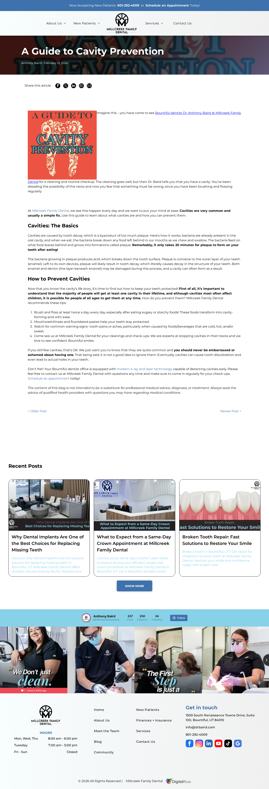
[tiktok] (228, 744)
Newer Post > (230, 411)
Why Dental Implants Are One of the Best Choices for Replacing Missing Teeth (48, 543)
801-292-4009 (128, 5)
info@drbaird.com (200, 727)
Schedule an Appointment (167, 5)
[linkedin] (209, 744)
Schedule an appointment (49, 378)
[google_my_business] (238, 744)
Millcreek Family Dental (50, 211)
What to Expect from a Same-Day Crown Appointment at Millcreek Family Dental (134, 543)
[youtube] (218, 744)
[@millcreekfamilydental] (86, 618)
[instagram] (199, 744)
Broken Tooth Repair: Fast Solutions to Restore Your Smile (217, 540)
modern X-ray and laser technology (144, 369)
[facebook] (189, 744)
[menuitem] (56, 23)
